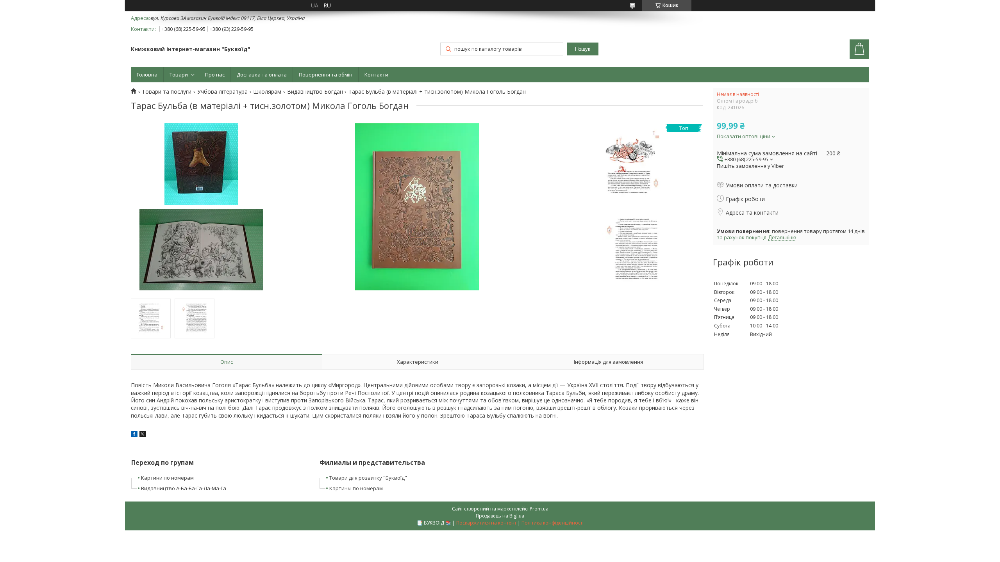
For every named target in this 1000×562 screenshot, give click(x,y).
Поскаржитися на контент (486, 522)
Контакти (376, 74)
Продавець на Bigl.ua (500, 515)
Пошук (582, 49)
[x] (142, 435)
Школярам (267, 91)
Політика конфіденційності (552, 522)
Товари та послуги (166, 91)
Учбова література (222, 91)
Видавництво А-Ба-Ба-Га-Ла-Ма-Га (183, 488)
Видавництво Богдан (315, 91)
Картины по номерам (356, 488)
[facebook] (134, 435)
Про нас (215, 74)
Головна (147, 74)
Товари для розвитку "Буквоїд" (368, 477)
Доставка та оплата (262, 74)
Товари (179, 74)
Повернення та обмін (325, 74)
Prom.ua (539, 508)
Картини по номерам (167, 477)
